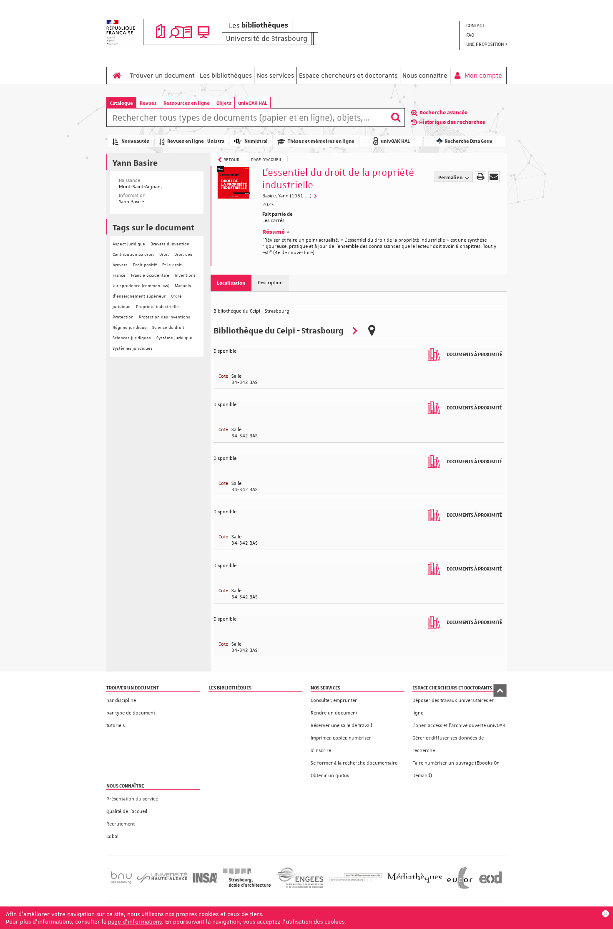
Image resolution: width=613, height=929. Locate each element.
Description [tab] (270, 283)
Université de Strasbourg (266, 38)
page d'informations (135, 921)
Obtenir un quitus (330, 775)
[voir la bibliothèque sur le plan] (371, 330)
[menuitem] (486, 26)
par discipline (121, 700)
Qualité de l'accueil (126, 811)
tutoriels (115, 725)
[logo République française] (120, 32)
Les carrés (273, 220)
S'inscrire (321, 750)
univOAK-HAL (252, 102)
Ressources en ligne (186, 102)
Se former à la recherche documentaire (354, 763)
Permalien (450, 177)
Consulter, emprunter (334, 700)
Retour (231, 159)
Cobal (112, 836)
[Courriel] (494, 176)
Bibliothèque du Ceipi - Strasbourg (279, 330)
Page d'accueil (266, 159)
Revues (148, 102)
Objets (223, 102)
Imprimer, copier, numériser (341, 738)
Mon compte (482, 75)
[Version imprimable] (480, 176)
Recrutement (120, 824)
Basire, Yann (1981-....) (287, 196)
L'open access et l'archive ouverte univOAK (458, 725)
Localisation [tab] (231, 282)
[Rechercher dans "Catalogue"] (247, 119)
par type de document (130, 713)
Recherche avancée (443, 112)
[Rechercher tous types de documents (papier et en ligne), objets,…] (396, 117)
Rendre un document (334, 713)
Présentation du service (132, 799)
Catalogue (121, 103)
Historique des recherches (452, 122)
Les (258, 25)
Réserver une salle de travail (341, 725)
